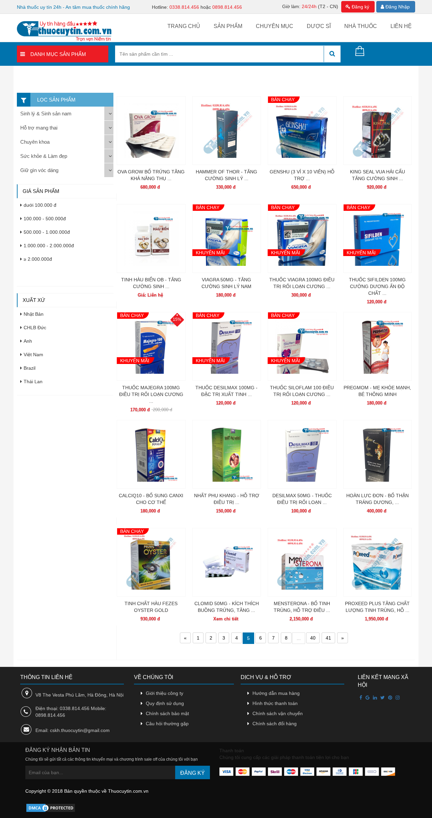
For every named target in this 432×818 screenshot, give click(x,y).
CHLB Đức (35, 327)
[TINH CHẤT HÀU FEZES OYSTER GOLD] (151, 562)
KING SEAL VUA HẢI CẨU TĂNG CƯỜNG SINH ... (377, 175)
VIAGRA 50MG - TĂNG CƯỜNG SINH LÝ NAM (226, 283)
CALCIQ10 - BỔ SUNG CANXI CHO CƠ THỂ (151, 499)
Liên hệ (401, 26)
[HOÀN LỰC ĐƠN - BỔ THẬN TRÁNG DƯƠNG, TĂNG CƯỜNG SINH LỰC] (377, 454)
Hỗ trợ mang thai (38, 128)
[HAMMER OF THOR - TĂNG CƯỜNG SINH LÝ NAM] (226, 130)
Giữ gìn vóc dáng (39, 170)
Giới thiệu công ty (164, 693)
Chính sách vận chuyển (277, 713)
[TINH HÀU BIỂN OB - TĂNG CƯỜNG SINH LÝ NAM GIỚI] (151, 238)
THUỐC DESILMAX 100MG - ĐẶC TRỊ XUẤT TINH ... (226, 391)
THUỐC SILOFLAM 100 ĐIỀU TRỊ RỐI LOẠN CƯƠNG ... (302, 391)
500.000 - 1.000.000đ (47, 232)
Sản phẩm (228, 26)
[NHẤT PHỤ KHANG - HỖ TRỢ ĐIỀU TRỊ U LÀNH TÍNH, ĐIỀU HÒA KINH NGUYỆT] (226, 454)
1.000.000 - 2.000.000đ (49, 245)
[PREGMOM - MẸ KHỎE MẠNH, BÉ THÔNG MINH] (377, 346)
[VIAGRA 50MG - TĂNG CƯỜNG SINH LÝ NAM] (226, 238)
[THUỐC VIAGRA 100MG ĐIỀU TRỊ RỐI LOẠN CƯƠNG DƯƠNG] (302, 238)
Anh (28, 341)
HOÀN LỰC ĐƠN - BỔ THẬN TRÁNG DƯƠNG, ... (377, 499)
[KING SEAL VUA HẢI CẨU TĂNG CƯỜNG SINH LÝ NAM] (377, 130)
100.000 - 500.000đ (45, 218)
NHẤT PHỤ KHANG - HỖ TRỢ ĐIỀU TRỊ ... (226, 499)
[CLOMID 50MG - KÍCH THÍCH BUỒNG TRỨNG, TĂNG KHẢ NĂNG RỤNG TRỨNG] (226, 562)
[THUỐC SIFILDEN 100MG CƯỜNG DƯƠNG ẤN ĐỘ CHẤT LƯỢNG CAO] (377, 238)
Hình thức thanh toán (275, 703)
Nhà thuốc (360, 26)
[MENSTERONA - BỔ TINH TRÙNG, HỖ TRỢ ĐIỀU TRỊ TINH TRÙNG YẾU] (302, 562)
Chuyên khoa (35, 142)
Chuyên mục (274, 26)
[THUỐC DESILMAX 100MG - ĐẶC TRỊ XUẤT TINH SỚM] (226, 346)
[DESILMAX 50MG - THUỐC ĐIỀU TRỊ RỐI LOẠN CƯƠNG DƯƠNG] (302, 454)
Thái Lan (33, 381)
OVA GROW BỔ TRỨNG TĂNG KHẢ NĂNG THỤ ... (151, 175)
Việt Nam (33, 354)
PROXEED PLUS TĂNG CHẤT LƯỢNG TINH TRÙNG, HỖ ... (377, 607)
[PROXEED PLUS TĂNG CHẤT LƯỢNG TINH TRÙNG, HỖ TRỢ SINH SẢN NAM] (377, 562)
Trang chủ (183, 26)
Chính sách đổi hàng (274, 723)
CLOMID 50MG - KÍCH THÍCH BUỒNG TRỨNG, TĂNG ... (226, 607)
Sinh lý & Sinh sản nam (46, 113)
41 (328, 638)
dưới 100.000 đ (40, 205)
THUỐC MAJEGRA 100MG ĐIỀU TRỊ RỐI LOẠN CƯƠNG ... (151, 394)
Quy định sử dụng (165, 703)
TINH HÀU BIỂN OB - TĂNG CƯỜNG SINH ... (151, 283)
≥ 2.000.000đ (38, 259)
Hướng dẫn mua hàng (276, 693)
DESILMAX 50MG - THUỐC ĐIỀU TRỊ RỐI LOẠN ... (302, 499)
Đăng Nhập (397, 6)
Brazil (29, 368)
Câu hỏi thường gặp (167, 723)
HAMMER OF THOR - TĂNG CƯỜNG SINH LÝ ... (226, 175)
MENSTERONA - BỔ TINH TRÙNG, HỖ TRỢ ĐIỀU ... (302, 607)
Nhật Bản (34, 314)
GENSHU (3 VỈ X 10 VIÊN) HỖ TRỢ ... (302, 175)
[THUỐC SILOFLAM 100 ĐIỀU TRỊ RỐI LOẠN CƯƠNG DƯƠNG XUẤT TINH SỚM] (302, 346)
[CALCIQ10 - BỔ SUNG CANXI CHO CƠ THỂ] (151, 454)
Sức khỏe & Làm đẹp (43, 156)
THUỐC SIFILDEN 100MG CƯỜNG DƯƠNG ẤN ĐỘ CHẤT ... (377, 286)
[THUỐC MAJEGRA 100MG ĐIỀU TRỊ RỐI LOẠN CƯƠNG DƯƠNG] (151, 346)
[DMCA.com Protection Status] (50, 807)
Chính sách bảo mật (167, 713)
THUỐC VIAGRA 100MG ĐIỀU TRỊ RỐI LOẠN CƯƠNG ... (301, 283)
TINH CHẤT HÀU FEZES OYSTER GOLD (151, 607)
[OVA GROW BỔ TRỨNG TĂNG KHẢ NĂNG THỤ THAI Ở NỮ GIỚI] (151, 130)
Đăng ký (359, 6)
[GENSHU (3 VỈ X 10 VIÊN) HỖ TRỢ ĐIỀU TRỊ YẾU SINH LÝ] (302, 130)
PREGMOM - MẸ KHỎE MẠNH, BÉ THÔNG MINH (377, 391)
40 (313, 638)
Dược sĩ (319, 26)
